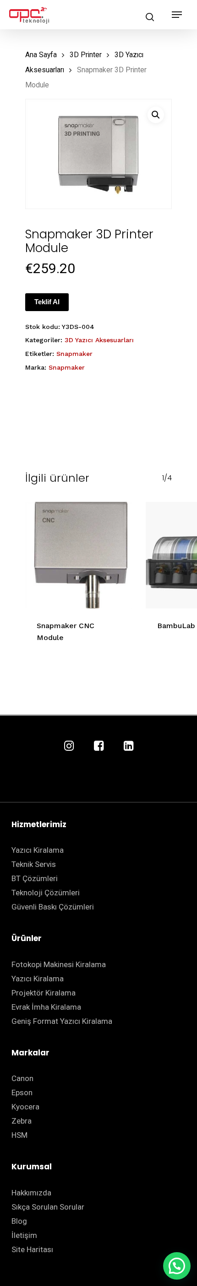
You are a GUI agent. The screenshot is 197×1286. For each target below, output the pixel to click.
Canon (22, 1078)
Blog (19, 1221)
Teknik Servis (33, 864)
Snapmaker (74, 353)
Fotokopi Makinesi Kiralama (58, 964)
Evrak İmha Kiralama (46, 1007)
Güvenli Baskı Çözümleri (52, 906)
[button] (156, 115)
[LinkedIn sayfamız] (128, 746)
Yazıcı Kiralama (37, 850)
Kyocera (25, 1106)
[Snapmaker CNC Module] (78, 555)
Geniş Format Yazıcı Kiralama (61, 1021)
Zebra (21, 1120)
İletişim (24, 1235)
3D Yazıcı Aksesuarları (99, 340)
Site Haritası (32, 1249)
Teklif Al (47, 302)
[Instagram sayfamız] (69, 746)
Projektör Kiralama (43, 992)
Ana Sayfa (41, 54)
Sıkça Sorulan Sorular (47, 1206)
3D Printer (86, 54)
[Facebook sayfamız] (99, 746)
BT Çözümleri (34, 878)
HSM (19, 1135)
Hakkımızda (31, 1192)
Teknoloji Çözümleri (45, 892)
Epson (22, 1092)
